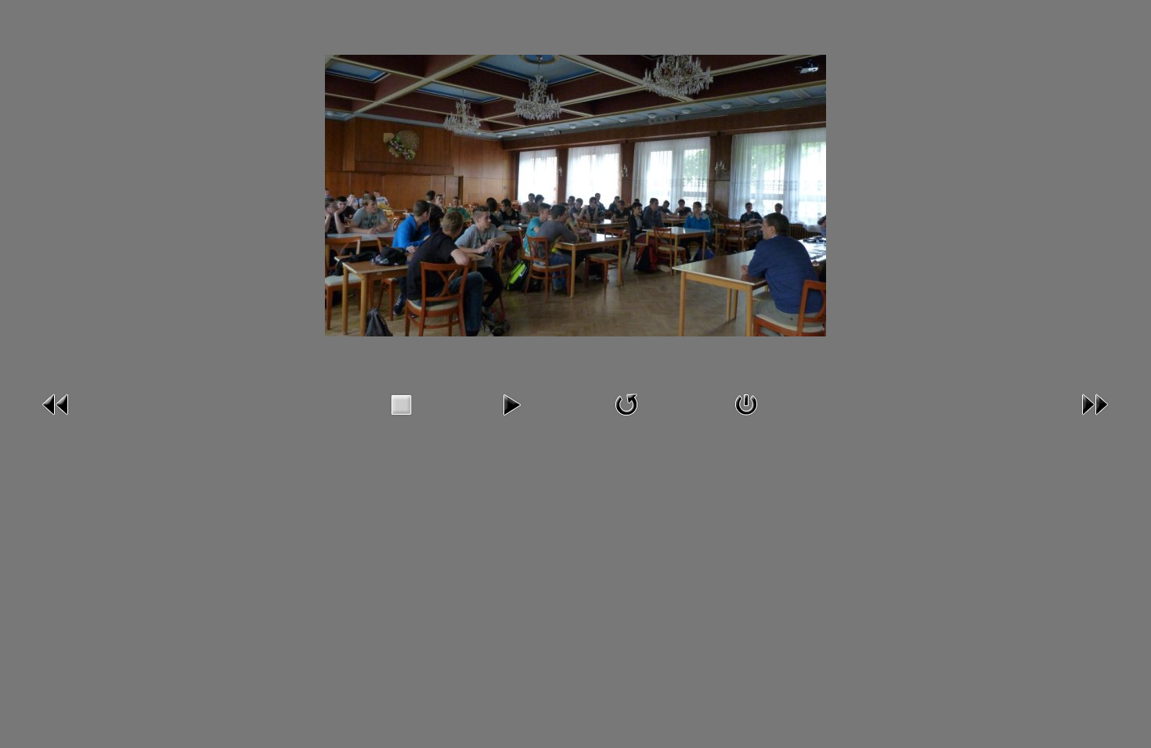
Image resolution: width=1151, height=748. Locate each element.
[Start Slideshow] (511, 403)
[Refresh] (626, 403)
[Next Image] (1094, 403)
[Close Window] (746, 403)
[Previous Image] (56, 403)
